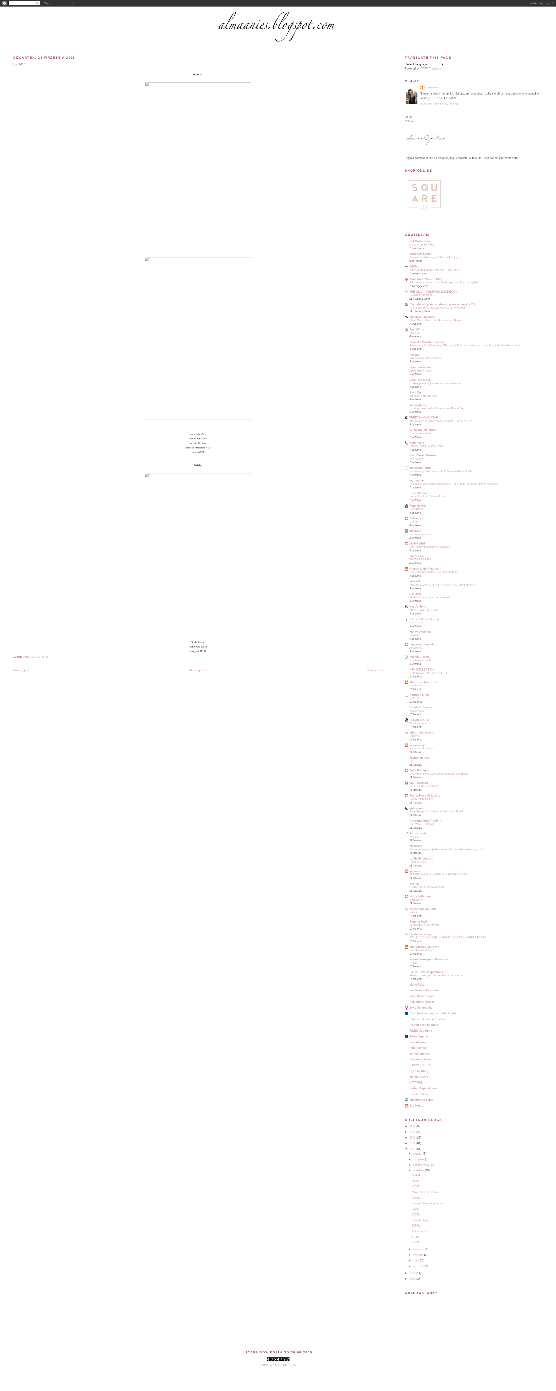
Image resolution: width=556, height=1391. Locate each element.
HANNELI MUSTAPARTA (425, 820)
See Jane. (415, 594)
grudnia (418, 1153)
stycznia (418, 1266)
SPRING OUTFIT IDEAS (423, 609)
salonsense (417, 745)
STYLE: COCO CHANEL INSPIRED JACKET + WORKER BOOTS (447, 937)
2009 (412, 1278)
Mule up (414, 698)
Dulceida (415, 518)
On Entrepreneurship (421, 534)
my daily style (418, 1076)
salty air (414, 912)
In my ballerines (420, 896)
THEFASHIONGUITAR (423, 417)
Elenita (414, 883)
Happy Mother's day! (421, 798)
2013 (412, 1137)
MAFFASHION (418, 783)
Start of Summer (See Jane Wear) (429, 597)
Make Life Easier (420, 254)
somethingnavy (419, 1053)
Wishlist (414, 836)
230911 (416, 1208)
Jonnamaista (418, 833)
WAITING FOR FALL (421, 559)
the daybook (417, 405)
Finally (413, 962)
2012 (412, 1143)
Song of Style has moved (424, 924)
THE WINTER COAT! (421, 824)
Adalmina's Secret (421, 1001)
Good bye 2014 (418, 861)
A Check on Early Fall (422, 244)
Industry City (416, 710)
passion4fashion (420, 367)
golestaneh (416, 808)
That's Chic (416, 556)
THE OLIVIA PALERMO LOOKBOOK (433, 291)
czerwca (418, 1255)
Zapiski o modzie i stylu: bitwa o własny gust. (435, 257)
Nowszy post (21, 670)
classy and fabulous (422, 909)
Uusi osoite (416, 899)
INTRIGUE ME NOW (422, 430)
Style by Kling (418, 1071)
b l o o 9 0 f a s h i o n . (425, 619)
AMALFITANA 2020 (420, 370)
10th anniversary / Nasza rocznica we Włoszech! (437, 307)
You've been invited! (421, 433)
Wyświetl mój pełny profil (439, 104)
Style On (415, 392)
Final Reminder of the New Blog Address (433, 572)
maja (416, 1260)
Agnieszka (431, 87)
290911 (416, 1181)
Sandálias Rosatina (421, 295)
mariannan (416, 480)
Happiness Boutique (421, 748)
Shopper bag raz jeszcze (427, 1203)
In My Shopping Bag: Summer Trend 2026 (434, 269)
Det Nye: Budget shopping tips (427, 887)
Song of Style (418, 921)
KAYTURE (416, 1082)
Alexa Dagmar (418, 1036)
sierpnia (418, 1249)
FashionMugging (420, 1030)
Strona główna (198, 670)
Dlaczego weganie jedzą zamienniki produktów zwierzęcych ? (446, 849)
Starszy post (375, 670)
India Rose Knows (421, 996)
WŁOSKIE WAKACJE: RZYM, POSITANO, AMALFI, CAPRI (443, 584)
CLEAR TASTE (419, 720)
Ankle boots (419, 1231)
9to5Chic (415, 531)
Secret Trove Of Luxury (424, 795)
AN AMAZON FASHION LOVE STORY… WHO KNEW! (440, 420)
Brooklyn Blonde (420, 707)
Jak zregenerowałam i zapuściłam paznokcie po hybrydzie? (444, 282)
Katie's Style (417, 606)
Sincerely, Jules (420, 1059)
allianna (414, 871)
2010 (412, 1273)
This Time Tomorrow (423, 682)
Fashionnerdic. (419, 757)
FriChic (414, 266)
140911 (416, 1225)
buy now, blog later (422, 644)
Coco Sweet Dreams (422, 455)
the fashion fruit (420, 468)
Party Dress (416, 509)
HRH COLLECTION (421, 669)
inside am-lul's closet (423, 990)
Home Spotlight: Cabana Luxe (427, 496)
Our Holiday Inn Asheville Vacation (429, 546)
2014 (412, 1132)
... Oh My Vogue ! (421, 858)
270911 (416, 1186)
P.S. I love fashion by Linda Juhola (432, 1013)
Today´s (414, 735)
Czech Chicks (418, 1094)
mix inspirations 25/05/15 (424, 786)
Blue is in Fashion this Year (428, 1019)
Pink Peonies (418, 1047)
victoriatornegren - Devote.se (428, 959)
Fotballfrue (416, 329)
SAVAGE (414, 635)
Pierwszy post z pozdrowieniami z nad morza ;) (437, 975)
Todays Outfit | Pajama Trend (426, 446)
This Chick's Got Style (424, 946)
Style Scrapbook (420, 1007)
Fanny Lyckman (420, 631)
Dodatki (416, 1175)
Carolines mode (420, 380)
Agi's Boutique (419, 770)
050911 (416, 1242)
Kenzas (414, 354)
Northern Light (419, 694)
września (419, 1170)
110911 (416, 1236)
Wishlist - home (418, 723)
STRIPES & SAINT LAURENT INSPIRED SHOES (438, 874)
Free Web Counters (278, 1364)
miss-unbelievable (421, 732)
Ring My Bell (418, 505)
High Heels (416, 442)
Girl (411, 761)
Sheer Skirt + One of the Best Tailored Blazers (436, 320)
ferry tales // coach (420, 660)
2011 (412, 1148)
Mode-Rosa (416, 984)
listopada (419, 1159)
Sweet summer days (421, 950)
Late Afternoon (419, 1042)
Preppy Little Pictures (424, 568)
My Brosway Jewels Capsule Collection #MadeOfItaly (440, 471)
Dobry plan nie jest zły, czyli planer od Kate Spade (438, 773)
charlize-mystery (420, 934)
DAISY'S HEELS (420, 1065)
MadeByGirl (417, 543)
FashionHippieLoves (423, 1088)
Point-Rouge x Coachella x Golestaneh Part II (436, 811)
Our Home (416, 1105)
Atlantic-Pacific (419, 657)
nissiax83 (415, 846)
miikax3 (414, 581)
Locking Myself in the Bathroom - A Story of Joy (436, 408)
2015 (412, 1126)
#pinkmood (416, 622)
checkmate (415, 685)
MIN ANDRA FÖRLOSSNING (426, 358)
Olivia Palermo (419, 493)
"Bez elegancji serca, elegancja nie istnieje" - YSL (443, 304)
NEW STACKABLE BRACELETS (428, 672)
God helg (414, 332)
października (421, 1165)
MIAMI (413, 521)
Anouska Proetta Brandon (426, 342)
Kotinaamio (416, 458)
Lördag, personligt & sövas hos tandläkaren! (435, 383)
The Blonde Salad (421, 1099)
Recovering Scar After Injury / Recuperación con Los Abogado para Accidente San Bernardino (464, 345)
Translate (435, 68)
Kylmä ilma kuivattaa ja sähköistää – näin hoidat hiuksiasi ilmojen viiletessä (453, 483)
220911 (416, 1214)
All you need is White (423, 1024)
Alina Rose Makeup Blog (425, 279)
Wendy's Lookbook (422, 317)
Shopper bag (420, 1220)
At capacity (415, 647)
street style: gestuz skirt (423, 395)
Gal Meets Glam (420, 241)
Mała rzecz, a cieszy (425, 1192)
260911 (416, 1197)
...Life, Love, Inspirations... (427, 972)
